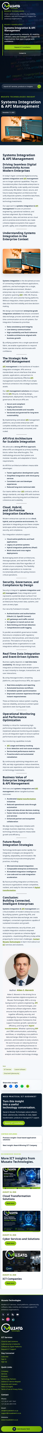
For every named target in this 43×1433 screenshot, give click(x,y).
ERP (21, 295)
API (25, 178)
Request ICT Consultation (22, 47)
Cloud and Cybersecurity (11, 1073)
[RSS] (13, 1314)
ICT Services (7, 1069)
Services (4, 1374)
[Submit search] (39, 86)
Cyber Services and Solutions (21, 1239)
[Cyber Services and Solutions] (21, 1221)
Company (4, 1371)
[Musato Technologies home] (12, 6)
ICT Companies (12, 1278)
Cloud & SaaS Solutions (9, 1341)
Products (4, 1376)
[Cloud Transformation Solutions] (21, 1178)
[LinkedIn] (3, 1319)
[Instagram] (8, 1319)
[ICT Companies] (21, 1261)
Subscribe (4, 1356)
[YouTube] (17, 1314)
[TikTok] (13, 1319)
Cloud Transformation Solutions (17, 1197)
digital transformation (26, 799)
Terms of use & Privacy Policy (11, 1389)
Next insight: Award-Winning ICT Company (20, 1145)
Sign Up (4, 1362)
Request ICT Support (8, 1349)
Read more (10, 1203)
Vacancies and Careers (9, 1384)
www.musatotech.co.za (9, 1420)
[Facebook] (8, 1314)
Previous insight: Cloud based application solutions (19, 1139)
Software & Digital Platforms (11, 1347)
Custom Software (20, 1069)
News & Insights (7, 1387)
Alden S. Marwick (25, 990)
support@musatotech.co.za (11, 1413)
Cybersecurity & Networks (10, 1344)
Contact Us (22, 53)
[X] (3, 1314)
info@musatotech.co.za (9, 1411)
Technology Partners (8, 1379)
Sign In (3, 1359)
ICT (4, 945)
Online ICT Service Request (11, 1381)
